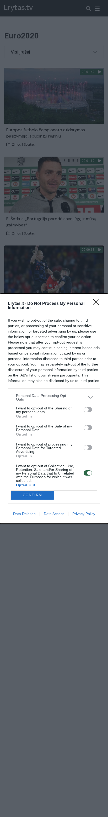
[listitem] (54, 397)
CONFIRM (32, 495)
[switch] (88, 409)
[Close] (98, 304)
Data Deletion (24, 514)
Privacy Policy (83, 514)
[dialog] (54, 409)
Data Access (54, 514)
